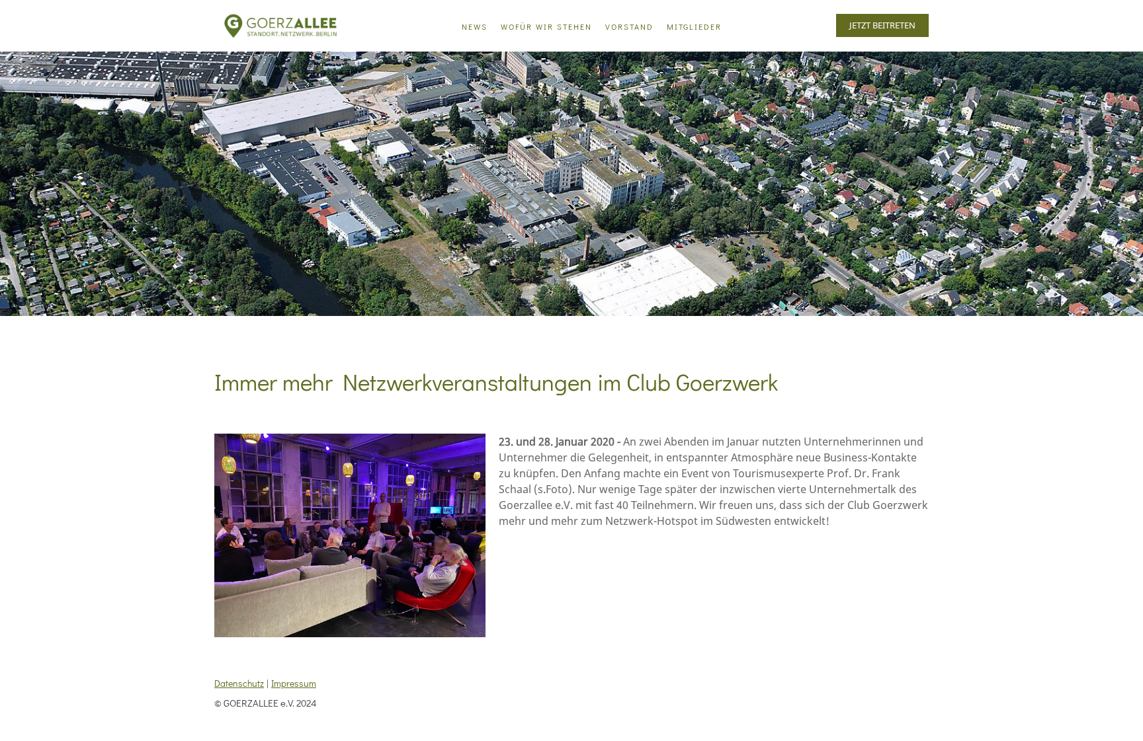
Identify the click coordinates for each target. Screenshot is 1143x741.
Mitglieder (694, 26)
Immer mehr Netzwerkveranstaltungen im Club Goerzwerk (496, 381)
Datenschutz (239, 683)
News (474, 26)
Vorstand (629, 26)
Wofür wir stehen (546, 26)
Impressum (293, 683)
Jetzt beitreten (882, 25)
